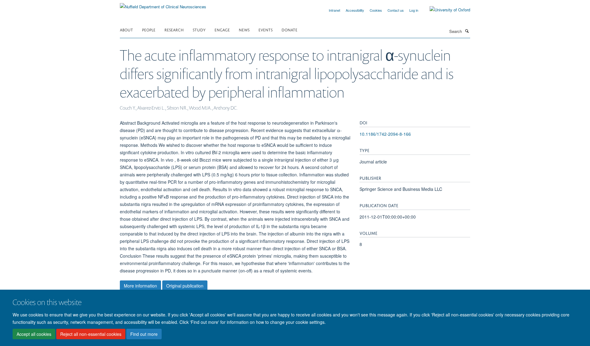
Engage (222, 29)
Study (199, 29)
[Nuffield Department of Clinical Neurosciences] (163, 4)
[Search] (466, 30)
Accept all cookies (34, 334)
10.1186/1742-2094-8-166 (385, 134)
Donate (289, 29)
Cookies (376, 10)
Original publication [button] (184, 286)
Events (265, 29)
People (148, 29)
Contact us (395, 10)
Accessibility (355, 10)
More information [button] (140, 286)
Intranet (334, 10)
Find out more (144, 334)
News (244, 29)
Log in (413, 10)
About (126, 29)
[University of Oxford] (445, 10)
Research (174, 29)
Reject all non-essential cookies (90, 334)
